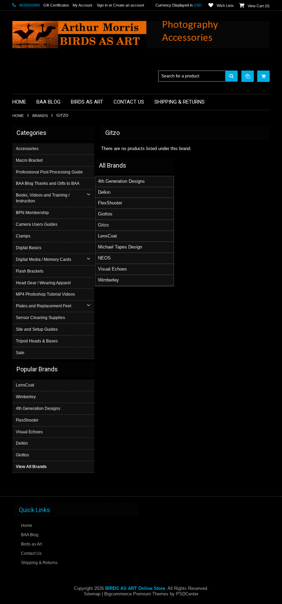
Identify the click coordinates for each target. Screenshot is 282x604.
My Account (82, 5)
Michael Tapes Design (120, 247)
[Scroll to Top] (261, 484)
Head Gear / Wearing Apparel (43, 282)
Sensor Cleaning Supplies (40, 317)
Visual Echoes (29, 432)
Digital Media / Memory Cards (43, 259)
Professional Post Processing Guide (49, 172)
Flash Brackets (29, 271)
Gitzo (103, 224)
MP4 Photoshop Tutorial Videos (45, 294)
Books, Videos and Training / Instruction (42, 198)
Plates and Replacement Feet (43, 306)
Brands (40, 116)
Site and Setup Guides (37, 329)
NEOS (104, 258)
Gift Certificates (56, 5)
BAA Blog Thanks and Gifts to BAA (47, 183)
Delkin (22, 443)
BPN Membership (32, 212)
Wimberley (26, 396)
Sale (20, 352)
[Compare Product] (247, 76)
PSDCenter (187, 593)
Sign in (102, 5)
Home (18, 116)
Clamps (23, 236)
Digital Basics (28, 247)
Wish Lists (225, 5)
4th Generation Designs (38, 408)
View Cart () (259, 6)
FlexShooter (27, 420)
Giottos (22, 455)
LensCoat (25, 385)
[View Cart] (263, 76)
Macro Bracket (29, 160)
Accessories (27, 148)
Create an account (128, 5)
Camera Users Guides (36, 224)
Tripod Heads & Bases (37, 341)
